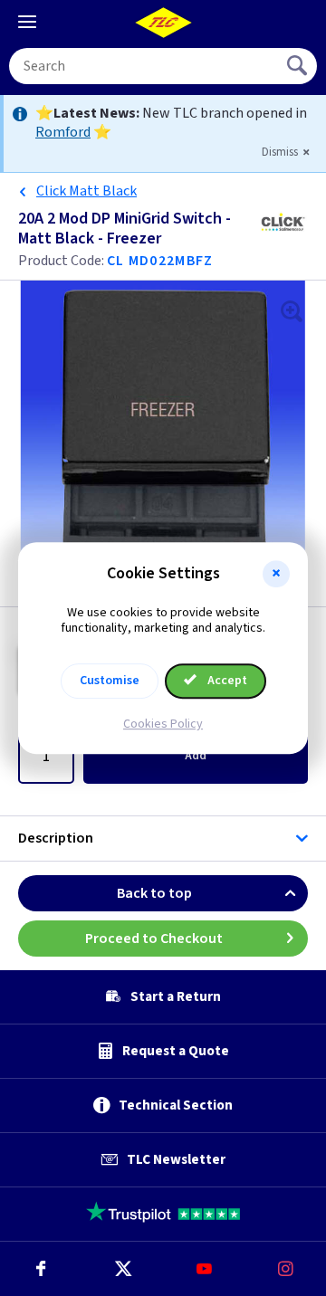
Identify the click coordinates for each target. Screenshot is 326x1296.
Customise (109, 681)
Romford (63, 132)
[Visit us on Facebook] (41, 1269)
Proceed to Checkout (154, 938)
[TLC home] (163, 23)
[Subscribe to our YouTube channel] (203, 1269)
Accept (226, 681)
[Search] (299, 66)
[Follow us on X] (122, 1269)
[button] (276, 573)
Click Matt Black (86, 191)
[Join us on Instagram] (285, 1269)
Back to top (154, 893)
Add (195, 756)
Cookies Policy (163, 724)
